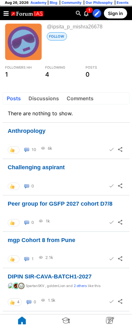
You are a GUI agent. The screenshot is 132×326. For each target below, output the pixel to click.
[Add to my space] (111, 149)
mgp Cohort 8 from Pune (41, 240)
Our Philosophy (98, 2)
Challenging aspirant (36, 167)
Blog (54, 2)
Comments (80, 98)
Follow (56, 36)
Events (122, 2)
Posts (14, 98)
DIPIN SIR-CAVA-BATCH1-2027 (50, 276)
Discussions (44, 98)
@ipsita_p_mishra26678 (75, 26)
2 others (80, 286)
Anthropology (26, 131)
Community (72, 2)
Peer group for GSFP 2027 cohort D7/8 (60, 204)
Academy (38, 2)
